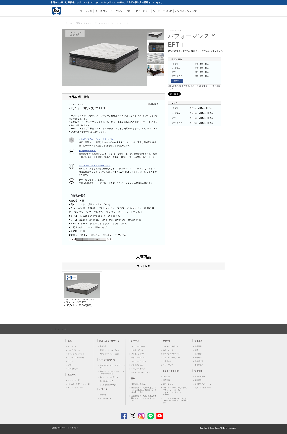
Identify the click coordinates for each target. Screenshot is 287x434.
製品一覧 (72, 374)
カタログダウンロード (171, 354)
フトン (119, 11)
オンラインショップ (186, 11)
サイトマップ (168, 365)
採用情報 (198, 370)
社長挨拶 (198, 354)
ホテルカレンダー (106, 398)
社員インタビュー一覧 (203, 387)
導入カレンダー (169, 384)
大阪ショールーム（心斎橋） (110, 354)
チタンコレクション (138, 357)
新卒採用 (198, 380)
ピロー (129, 11)
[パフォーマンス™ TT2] (82, 285)
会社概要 (198, 346)
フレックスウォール (138, 361)
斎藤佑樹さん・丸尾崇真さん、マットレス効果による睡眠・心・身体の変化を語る (143, 389)
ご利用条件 (167, 361)
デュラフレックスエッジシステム (94, 165)
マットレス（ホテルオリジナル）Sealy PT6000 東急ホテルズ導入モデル (175, 400)
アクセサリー (143, 11)
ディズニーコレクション (140, 372)
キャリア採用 (200, 376)
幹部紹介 (198, 357)
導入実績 (166, 380)
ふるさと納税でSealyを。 (109, 384)
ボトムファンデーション (77, 354)
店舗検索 (103, 346)
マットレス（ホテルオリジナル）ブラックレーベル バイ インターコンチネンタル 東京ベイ (175, 390)
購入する (177, 80)
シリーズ (135, 340)
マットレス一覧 (74, 380)
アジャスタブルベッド (76, 357)
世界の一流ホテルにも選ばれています (112, 366)
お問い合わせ (168, 350)
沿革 (196, 350)
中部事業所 (199, 365)
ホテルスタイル (137, 365)
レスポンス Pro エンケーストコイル (96, 139)
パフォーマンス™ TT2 (75, 302)
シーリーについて (162, 11)
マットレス (86, 11)
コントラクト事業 (171, 370)
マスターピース (137, 350)
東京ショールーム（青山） (110, 350)
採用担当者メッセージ (203, 384)
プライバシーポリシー (171, 357)
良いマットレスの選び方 (109, 377)
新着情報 (103, 394)
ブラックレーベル (138, 346)
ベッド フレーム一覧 (75, 387)
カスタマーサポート (170, 346)
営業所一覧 (199, 361)
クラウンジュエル (138, 354)
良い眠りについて (106, 381)
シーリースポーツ (138, 368)
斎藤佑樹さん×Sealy (138, 384)
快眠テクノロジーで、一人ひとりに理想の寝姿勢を (112, 372)
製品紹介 (166, 376)
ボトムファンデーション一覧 (79, 384)
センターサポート (87, 150)
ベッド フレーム (104, 11)
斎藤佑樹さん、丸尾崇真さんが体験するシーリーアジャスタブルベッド (143, 398)
